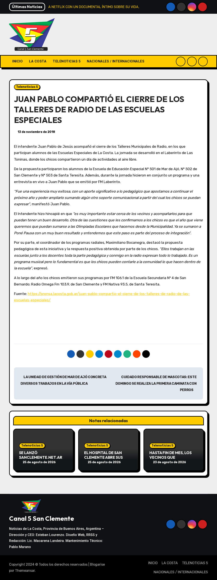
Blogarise (97, 564)
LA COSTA (37, 61)
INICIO (17, 61)
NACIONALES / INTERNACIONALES (115, 61)
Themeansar (25, 571)
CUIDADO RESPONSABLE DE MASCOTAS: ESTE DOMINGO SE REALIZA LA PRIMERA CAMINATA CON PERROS (156, 383)
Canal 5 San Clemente (41, 518)
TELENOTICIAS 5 (67, 61)
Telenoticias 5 (27, 87)
